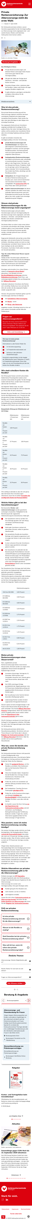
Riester (10, 301)
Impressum (15, 1209)
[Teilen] (4, 38)
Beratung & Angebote (10, 62)
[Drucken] (2, 38)
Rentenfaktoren (10, 563)
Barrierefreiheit (25, 1209)
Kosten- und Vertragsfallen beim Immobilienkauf (14, 1096)
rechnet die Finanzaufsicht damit (11, 834)
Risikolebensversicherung (9, 277)
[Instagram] (2, 1199)
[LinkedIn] (7, 1199)
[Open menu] (3, 1217)
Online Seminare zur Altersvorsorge (12, 901)
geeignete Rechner (18, 764)
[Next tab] (29, 1000)
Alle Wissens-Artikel (15, 983)
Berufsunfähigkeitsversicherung (11, 275)
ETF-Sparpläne (20, 876)
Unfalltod (16, 795)
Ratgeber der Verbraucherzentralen (12, 735)
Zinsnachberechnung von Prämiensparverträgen (13, 1047)
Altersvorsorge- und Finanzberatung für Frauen (14, 1011)
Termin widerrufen (16, 1214)
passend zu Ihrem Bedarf (16, 271)
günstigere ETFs (18, 790)
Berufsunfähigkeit (10, 797)
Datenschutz (5, 1209)
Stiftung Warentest (10, 281)
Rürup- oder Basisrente (15, 304)
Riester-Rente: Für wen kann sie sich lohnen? (12, 970)
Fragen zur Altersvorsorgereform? (12, 317)
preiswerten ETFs (21, 184)
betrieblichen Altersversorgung (17, 299)
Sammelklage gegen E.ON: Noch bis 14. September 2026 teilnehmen (15, 1152)
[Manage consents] (28, 1216)
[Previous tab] (3, 1000)
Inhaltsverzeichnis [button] (7, 102)
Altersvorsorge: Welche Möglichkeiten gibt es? (14, 961)
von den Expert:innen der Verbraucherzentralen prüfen (17, 806)
